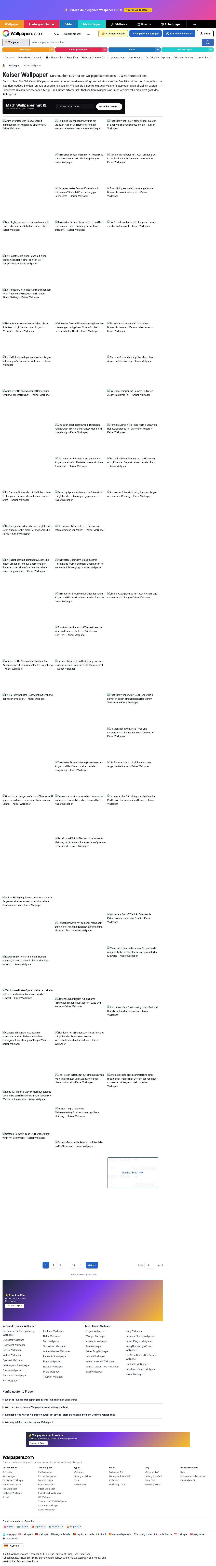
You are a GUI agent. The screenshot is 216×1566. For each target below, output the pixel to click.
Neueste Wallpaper (12, 1484)
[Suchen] (208, 42)
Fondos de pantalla (121, 1534)
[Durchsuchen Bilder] (157, 49)
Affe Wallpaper (94, 1346)
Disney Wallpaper (12, 1350)
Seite (140, 1265)
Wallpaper (12, 24)
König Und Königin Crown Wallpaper (139, 1348)
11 (81, 1265)
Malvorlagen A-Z (117, 1484)
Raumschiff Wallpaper (15, 1375)
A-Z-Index (7, 1472)
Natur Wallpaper (51, 1336)
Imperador (40, 1526)
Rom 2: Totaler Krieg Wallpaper (102, 1366)
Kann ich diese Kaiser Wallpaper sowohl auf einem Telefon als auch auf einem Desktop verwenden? (60, 1414)
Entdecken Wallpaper (13, 1480)
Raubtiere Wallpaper (136, 1364)
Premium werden (115, 33)
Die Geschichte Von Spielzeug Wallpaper (18, 1333)
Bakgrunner (199, 1534)
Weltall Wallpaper (12, 1355)
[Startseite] (4, 65)
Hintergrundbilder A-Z (120, 1476)
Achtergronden (144, 1534)
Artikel (6, 1497)
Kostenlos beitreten (181, 33)
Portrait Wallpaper (47, 1476)
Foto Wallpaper (45, 1480)
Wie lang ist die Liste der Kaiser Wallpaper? (29, 1422)
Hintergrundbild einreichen (193, 1476)
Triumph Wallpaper (53, 1376)
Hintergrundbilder (41, 24)
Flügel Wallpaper (52, 1361)
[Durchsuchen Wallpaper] (52, 49)
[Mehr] (194, 24)
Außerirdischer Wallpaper (56, 1351)
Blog (182, 1472)
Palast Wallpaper (135, 1374)
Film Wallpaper (10, 1380)
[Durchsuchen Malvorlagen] (211, 49)
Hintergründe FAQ (153, 1476)
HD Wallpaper (45, 1497)
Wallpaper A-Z (116, 1472)
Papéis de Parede (85, 1534)
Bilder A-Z (114, 1480)
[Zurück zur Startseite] (22, 34)
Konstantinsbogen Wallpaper (141, 1369)
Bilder (68, 24)
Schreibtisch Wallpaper (49, 1493)
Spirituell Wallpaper (13, 1360)
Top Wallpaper (10, 1488)
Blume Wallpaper (46, 1484)
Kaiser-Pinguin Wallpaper (139, 1341)
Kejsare (24, 1526)
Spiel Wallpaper (94, 1371)
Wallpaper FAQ (152, 1472)
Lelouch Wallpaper (95, 1356)
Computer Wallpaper (48, 1505)
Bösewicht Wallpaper (14, 1345)
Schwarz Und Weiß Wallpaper (52, 1501)
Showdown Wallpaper (54, 1346)
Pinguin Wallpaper (95, 1331)
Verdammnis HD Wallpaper (100, 1361)
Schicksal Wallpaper (13, 1340)
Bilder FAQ (150, 1480)
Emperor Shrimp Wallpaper (140, 1336)
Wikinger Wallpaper (96, 1336)
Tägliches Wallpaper (12, 1493)
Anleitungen (173, 24)
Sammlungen (72, 33)
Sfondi (103, 1534)
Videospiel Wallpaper (97, 1341)
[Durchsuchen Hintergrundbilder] (104, 49)
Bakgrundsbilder (62, 1534)
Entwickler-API (187, 1480)
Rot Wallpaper (45, 1472)
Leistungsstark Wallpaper (16, 1365)
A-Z (56, 33)
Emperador (75, 1526)
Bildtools (120, 24)
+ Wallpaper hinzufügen (146, 33)
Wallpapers (27, 1534)
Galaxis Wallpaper (12, 1370)
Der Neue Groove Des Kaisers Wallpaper (141, 1357)
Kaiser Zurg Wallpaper (97, 1351)
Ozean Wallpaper (46, 1488)
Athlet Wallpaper (46, 1509)
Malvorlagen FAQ (153, 1484)
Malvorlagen (92, 24)
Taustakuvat (12, 1538)
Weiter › (92, 1265)
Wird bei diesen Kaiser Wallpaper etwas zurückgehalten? (36, 1407)
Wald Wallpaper (51, 1341)
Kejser (10, 1526)
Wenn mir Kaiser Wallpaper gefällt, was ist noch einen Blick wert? (41, 1399)
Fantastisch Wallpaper (55, 1356)
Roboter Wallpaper (53, 1366)
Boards (146, 24)
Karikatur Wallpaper (53, 1331)
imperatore (57, 1526)
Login (207, 33)
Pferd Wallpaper (51, 1371)
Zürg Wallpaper (134, 1331)
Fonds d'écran (165, 1534)
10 (73, 1265)
